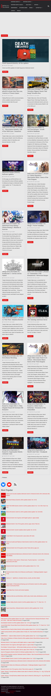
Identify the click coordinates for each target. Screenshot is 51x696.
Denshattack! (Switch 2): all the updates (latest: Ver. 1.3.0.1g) (16, 622)
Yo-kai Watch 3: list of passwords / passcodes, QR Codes (20, 536)
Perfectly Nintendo (11, 691)
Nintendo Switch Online (17, 4)
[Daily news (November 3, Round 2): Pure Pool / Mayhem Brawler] (13, 311)
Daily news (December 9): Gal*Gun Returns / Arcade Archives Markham (35, 129)
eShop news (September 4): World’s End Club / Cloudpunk (37, 451)
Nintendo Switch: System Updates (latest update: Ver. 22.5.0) (21, 530)
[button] (20, 2)
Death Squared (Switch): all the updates (15, 63)
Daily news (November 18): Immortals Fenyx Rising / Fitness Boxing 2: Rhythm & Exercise (11, 226)
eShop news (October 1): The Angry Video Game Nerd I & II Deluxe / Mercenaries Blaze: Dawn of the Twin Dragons (37, 359)
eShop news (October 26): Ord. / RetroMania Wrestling (12, 357)
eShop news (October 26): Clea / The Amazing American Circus (37, 319)
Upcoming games (23, 7)
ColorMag (12, 692)
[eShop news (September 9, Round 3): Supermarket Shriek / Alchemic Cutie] (13, 443)
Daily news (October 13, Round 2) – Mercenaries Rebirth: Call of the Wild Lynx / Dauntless (12, 129)
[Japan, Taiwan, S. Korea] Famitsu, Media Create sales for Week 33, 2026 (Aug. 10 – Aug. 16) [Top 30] (25, 671)
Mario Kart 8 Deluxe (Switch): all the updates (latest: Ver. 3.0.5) (21, 499)
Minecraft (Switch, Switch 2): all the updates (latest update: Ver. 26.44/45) (24, 511)
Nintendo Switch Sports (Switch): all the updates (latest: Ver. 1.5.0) (22, 566)
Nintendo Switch (27, 1)
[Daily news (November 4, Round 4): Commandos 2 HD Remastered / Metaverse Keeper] (38, 265)
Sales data (28, 4)
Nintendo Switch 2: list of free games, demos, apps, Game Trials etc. (23, 523)
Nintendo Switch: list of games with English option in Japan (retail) (22, 517)
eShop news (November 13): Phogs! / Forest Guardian (36, 224)
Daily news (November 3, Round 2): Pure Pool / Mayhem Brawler (12, 319)
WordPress (3, 692)
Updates (36, 4)
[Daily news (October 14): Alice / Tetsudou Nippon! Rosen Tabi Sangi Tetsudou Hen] (38, 82)
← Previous (4, 477)
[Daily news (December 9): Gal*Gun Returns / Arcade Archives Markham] (38, 120)
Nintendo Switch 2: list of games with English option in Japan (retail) (17, 642)
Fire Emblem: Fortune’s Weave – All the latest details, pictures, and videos (19, 647)
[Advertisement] (25, 21)
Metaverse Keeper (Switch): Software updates (11, 173)
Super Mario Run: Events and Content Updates (17, 590)
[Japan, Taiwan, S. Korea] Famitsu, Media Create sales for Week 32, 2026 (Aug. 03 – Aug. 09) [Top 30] (25, 675)
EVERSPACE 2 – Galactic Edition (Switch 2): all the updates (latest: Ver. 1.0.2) (19, 635)
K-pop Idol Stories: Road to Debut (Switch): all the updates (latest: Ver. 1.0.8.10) (20, 629)
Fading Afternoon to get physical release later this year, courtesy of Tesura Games (12, 91)
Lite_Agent (11, 65)
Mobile (31, 7)
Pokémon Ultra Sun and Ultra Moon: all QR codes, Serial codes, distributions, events (26, 596)
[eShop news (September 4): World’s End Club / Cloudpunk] (38, 443)
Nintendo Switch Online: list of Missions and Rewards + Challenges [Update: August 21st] (23, 665)
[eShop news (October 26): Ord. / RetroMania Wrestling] (13, 349)
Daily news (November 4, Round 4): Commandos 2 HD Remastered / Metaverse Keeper (37, 273)
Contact (13, 10)
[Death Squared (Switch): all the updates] (25, 50)
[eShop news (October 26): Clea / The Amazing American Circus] (38, 311)
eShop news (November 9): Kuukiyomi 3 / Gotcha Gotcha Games (12, 273)
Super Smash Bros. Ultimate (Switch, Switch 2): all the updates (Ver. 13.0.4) (24, 608)
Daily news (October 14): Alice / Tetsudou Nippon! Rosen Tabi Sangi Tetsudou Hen (37, 91)
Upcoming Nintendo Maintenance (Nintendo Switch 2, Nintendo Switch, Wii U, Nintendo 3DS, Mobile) (25, 661)
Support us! (38, 7)
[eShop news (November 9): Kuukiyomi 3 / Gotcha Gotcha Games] (13, 265)
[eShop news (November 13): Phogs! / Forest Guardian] (38, 217)
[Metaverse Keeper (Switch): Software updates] (13, 166)
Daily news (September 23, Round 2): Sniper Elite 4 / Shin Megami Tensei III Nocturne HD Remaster (12, 407)
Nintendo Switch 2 (15, 1)
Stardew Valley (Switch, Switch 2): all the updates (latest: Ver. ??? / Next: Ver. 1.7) (26, 602)
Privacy (19, 10)
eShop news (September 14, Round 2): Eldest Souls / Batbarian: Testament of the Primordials (36, 407)
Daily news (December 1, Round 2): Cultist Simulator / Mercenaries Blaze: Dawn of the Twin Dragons (37, 176)
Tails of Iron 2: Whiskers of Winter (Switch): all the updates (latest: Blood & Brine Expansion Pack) (25, 638)
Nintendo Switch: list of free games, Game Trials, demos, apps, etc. (22, 548)
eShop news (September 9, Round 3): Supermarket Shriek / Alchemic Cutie (12, 452)
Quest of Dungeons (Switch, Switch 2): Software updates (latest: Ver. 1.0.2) (19, 652)
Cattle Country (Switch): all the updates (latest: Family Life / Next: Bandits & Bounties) (22, 631)
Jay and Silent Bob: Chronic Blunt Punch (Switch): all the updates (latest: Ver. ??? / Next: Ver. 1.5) (24, 625)
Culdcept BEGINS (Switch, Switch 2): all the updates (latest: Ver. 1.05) (18, 658)
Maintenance (14, 7)
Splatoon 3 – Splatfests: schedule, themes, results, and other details (23, 578)
